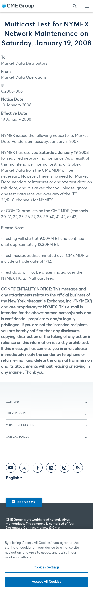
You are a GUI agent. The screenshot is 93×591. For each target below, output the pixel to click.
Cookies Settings (46, 567)
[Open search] (74, 6)
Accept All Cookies (46, 581)
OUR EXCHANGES (17, 437)
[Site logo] (18, 6)
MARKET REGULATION (20, 425)
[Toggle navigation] (87, 6)
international (16, 413)
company (13, 402)
